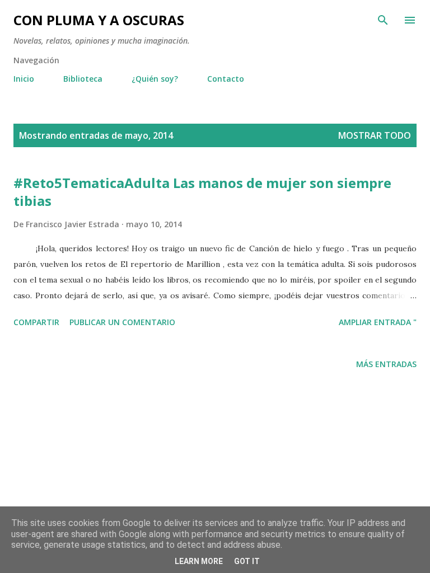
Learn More (199, 561)
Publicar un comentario (122, 322)
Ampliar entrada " (378, 322)
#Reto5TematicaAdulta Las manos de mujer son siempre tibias (202, 191)
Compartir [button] (36, 322)
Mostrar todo (374, 135)
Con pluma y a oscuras (98, 20)
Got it (247, 561)
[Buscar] (383, 20)
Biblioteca (82, 78)
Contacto (225, 78)
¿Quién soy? (155, 78)
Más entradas (386, 364)
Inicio (23, 78)
